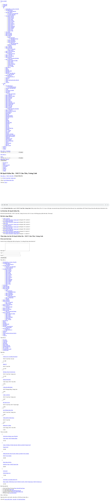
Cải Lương (8, 31)
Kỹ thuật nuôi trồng (21, 499)
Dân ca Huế (10, 61)
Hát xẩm (10, 45)
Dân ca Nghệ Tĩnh (9, 104)
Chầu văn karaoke (11, 93)
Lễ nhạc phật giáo (11, 14)
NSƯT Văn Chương (7, 455)
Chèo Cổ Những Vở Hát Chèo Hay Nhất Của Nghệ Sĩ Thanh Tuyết (17, 445)
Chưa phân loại (9, 33)
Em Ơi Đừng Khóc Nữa (9, 180)
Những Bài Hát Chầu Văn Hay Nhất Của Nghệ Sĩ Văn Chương (16, 453)
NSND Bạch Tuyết (13, 481)
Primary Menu (3, 160)
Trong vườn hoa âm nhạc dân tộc (12, 80)
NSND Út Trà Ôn (20, 481)
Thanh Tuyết (5, 447)
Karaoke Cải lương (9, 134)
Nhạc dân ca (3, 175)
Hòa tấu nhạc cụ (9, 75)
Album (4, 148)
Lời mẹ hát (5, 470)
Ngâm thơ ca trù (9, 138)
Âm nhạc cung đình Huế (13, 13)
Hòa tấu (7, 132)
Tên (2, 252)
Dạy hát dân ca (9, 112)
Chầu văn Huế (11, 74)
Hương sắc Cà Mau (7, 425)
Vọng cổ (7, 82)
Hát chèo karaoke (9, 115)
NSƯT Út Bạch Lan (37, 481)
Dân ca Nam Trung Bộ (10, 51)
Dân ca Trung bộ (9, 59)
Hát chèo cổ (8, 67)
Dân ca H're (10, 25)
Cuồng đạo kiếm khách (7, 387)
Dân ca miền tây (9, 46)
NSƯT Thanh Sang (29, 481)
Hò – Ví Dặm (11, 66)
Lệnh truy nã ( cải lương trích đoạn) (10, 356)
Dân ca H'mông (11, 23)
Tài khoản (8, 151)
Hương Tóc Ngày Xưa (7, 227)
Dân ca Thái (10, 30)
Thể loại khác (8, 143)
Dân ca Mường (11, 27)
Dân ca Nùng (11, 28)
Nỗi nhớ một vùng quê (16, 490)
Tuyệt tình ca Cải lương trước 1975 (10, 479)
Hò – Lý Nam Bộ (11, 49)
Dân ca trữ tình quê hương (13, 58)
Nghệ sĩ (4, 146)
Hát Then (7, 121)
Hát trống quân (9, 70)
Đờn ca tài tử (10, 50)
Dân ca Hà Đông (11, 39)
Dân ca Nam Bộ (9, 47)
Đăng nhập (3, 159)
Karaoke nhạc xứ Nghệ (10, 135)
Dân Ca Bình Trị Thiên (13, 60)
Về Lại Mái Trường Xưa (18, 491)
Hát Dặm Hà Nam (9, 116)
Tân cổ (7, 78)
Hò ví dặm (8, 131)
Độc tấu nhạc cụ (11, 76)
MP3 (4, 7)
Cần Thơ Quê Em (12, 492)
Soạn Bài (14, 499)
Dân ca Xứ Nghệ (11, 64)
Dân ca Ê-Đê (10, 20)
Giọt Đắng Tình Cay (7, 225)
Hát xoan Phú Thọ (14, 43)
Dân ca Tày (10, 29)
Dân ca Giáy (10, 22)
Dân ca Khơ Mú (11, 26)
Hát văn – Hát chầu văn (10, 73)
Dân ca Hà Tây (9, 98)
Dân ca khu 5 (11, 62)
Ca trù (9, 36)
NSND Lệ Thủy (6, 464)
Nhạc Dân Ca (3, 151)
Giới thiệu (5, 5)
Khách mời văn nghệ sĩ (10, 136)
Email (2, 255)
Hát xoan (7, 127)
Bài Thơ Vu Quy (6, 402)
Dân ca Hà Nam (11, 37)
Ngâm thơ (8, 77)
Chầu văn (7, 92)
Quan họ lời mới (11, 53)
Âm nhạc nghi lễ (9, 12)
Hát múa (7, 117)
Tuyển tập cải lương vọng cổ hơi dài (10, 436)
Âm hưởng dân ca (9, 10)
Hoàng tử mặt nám (7, 379)
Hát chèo (7, 114)
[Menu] (1, 2)
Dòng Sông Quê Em (7, 462)
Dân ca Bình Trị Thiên (10, 96)
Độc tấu (7, 144)
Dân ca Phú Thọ (11, 42)
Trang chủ (5, 4)
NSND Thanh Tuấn (14, 464)
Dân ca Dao (10, 19)
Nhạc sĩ (4, 147)
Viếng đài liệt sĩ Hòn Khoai (8, 417)
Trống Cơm (5, 223)
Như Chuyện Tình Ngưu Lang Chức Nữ (11, 232)
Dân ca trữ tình (9, 57)
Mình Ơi (4, 364)
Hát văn (7, 124)
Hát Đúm (7, 129)
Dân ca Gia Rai (11, 21)
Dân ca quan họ (9, 52)
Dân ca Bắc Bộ (9, 35)
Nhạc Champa (8, 139)
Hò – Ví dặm (8, 130)
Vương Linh (13, 178)
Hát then (7, 69)
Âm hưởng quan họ (12, 11)
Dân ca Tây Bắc (9, 54)
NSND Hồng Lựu (6, 473)
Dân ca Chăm (11, 18)
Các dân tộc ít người (10, 15)
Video (7, 81)
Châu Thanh (5, 438)
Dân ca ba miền (9, 34)
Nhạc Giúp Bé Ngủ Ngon (19, 488)
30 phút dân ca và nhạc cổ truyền (12, 8)
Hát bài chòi (10, 65)
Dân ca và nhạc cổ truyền (11, 111)
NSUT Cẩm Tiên (10, 175)
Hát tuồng (8, 72)
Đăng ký (7, 159)
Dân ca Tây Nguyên (10, 56)
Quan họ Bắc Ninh (9, 140)
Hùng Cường (5, 481)
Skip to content (4, 1)
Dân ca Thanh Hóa (12, 44)
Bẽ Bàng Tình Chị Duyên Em (9, 371)
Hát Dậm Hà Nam (14, 38)
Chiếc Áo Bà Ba (6, 218)
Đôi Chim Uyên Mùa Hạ (8, 230)
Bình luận (3, 250)
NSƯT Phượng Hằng (13, 438)
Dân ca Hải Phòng (12, 41)
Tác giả (4, 169)
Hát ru (7, 68)
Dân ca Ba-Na (11, 17)
